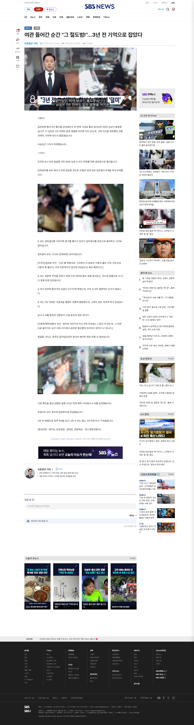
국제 (61, 17)
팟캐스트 (158, 657)
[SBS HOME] (173, 2)
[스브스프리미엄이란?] (159, 474)
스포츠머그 (115, 654)
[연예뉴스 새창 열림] (157, 98)
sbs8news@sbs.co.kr (102, 707)
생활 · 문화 (27, 670)
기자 (135, 667)
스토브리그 (115, 664)
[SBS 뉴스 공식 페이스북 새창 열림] (164, 697)
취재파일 (96, 17)
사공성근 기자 (44, 469)
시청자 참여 (43, 698)
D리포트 (93, 667)
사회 (54, 17)
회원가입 (164, 3)
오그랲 (141, 524)
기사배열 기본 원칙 (121, 713)
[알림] (173, 9)
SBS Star (159, 673)
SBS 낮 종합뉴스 (73, 678)
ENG (147, 3)
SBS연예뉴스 (160, 670)
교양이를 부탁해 (117, 661)
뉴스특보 (49, 680)
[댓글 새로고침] (33, 499)
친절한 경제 (94, 661)
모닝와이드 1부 (51, 661)
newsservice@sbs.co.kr (97, 711)
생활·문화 (70, 17)
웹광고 (55, 698)
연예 (88, 17)
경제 (47, 17)
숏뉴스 (136, 664)
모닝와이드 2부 (51, 664)
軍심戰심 (71, 654)
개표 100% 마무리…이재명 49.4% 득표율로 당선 (57, 476)
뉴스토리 (49, 676)
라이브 (136, 661)
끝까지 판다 (94, 678)
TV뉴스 (106, 17)
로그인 (155, 3)
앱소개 (136, 670)
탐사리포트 (93, 673)
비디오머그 (115, 650)
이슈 (25, 683)
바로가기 (136, 650)
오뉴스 (48, 670)
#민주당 (161, 9)
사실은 (92, 654)
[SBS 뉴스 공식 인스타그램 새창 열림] (173, 698)
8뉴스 (33, 17)
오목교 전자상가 (117, 678)
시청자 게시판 (138, 676)
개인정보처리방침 (76, 698)
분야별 (26, 650)
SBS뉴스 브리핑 (73, 675)
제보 (135, 657)
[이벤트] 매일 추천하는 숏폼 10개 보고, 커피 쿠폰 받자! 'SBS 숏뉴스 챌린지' (67, 638)
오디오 (70, 664)
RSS (135, 673)
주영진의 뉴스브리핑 (53, 667)
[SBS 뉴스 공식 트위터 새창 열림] (168, 698)
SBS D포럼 (160, 677)
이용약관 (64, 698)
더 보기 (132, 557)
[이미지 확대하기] (40, 229)
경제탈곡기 (142, 509)
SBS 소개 (29, 698)
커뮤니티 (158, 661)
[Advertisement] (80, 542)
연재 (91, 650)
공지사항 (136, 684)
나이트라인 (49, 673)
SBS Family (130, 698)
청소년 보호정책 (134, 713)
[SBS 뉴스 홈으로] (99, 6)
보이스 (70, 672)
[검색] (168, 9)
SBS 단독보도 (94, 657)
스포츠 (80, 17)
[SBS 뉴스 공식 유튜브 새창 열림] (159, 698)
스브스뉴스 (115, 670)
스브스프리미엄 (161, 650)
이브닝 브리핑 (72, 657)
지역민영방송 (146, 698)
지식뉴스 (158, 654)
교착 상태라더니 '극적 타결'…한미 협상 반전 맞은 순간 (58, 473)
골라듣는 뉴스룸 (73, 669)
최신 (25, 654)
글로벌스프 (142, 481)
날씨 (135, 654)
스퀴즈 (158, 664)
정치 (40, 17)
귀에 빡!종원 (116, 657)
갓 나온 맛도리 (116, 675)
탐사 (91, 681)
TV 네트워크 (28, 680)
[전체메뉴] (26, 17)
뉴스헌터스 (49, 657)
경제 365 (93, 664)
